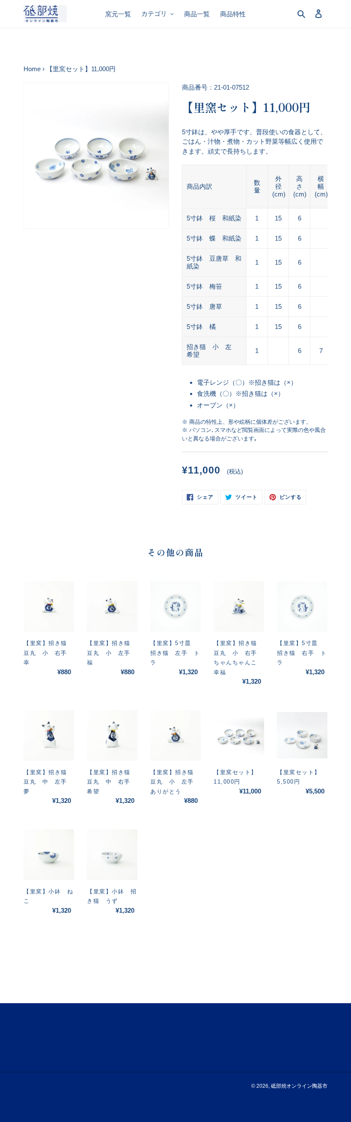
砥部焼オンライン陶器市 (299, 1086)
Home (32, 68)
